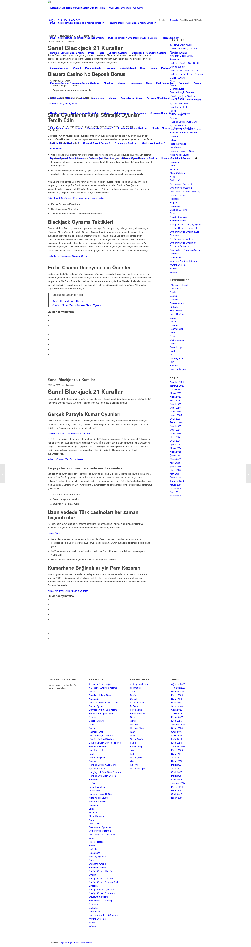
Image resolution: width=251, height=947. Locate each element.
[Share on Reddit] (52, 349)
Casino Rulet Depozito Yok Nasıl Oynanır (77, 305)
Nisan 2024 (175, 451)
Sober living (176, 347)
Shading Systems (118, 52)
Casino (173, 295)
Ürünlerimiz (98, 97)
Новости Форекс (178, 369)
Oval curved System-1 (126, 143)
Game (173, 317)
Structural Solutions (184, 128)
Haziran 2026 (176, 389)
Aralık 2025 (175, 411)
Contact (70, 97)
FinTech (174, 306)
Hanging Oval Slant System (175, 158)
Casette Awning (179, 52)
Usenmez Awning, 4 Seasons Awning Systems (74, 82)
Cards (173, 292)
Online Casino (177, 339)
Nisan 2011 (175, 495)
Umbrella (179, 97)
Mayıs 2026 (175, 393)
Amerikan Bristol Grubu (163, 113)
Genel (173, 321)
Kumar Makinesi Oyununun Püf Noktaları (68, 590)
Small (143, 67)
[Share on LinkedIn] (52, 335)
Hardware (110, 67)
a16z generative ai (179, 284)
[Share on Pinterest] (52, 330)
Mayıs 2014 (175, 484)
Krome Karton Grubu (132, 97)
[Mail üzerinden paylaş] (52, 354)
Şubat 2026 (175, 404)
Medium (165, 67)
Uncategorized (177, 358)
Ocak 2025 (175, 429)
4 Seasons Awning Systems (132, 128)
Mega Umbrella (93, 67)
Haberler (174, 325)
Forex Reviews (177, 314)
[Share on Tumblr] (52, 339)
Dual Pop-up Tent (165, 82)
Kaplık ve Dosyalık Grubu (84, 113)
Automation (140, 113)
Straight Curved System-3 (96, 143)
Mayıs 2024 (175, 448)
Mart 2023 (175, 462)
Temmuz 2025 (177, 422)
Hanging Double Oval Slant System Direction (132, 22)
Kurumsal (184, 82)
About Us (108, 82)
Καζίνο (174, 365)
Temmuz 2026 (177, 385)
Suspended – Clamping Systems (149, 52)
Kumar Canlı (54, 533)
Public (173, 343)
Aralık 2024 (175, 433)
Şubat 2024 (175, 455)
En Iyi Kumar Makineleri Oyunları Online (67, 255)
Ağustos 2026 (177, 382)
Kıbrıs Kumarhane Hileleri (68, 301)
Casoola (174, 299)
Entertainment (177, 303)
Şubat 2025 (175, 426)
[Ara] (196, 158)
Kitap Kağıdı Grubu (60, 128)
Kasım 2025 (176, 415)
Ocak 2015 (175, 477)
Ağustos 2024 (177, 444)
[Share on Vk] (52, 344)
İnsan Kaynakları (170, 37)
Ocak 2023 (175, 470)
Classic (122, 82)
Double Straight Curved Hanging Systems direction (77, 22)
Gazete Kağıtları (58, 113)
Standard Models (161, 128)
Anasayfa (55, 7)
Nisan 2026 (175, 396)
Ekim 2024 (175, 437)
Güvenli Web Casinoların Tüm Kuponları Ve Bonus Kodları (76, 198)
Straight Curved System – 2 (64, 143)
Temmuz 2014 (177, 481)
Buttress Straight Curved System (67, 158)
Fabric (105, 113)
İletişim (79, 128)
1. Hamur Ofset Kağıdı (158, 97)
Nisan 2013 (175, 488)
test (172, 354)
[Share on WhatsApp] (52, 325)
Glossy (112, 97)
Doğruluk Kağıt (128, 67)
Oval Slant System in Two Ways (126, 7)
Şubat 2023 (175, 466)
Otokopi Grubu (121, 113)
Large (154, 67)
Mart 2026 (175, 400)
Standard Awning (59, 67)
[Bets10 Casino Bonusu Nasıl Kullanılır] (2, 473)
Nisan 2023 (175, 459)
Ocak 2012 (175, 492)
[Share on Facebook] (52, 315)
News (149, 82)
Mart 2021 (175, 473)
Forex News (176, 310)
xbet (172, 361)
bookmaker (175, 288)
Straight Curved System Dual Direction (84, 7)
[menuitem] (196, 158)
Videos (197, 82)
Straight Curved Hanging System (139, 158)
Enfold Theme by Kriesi (83, 942)
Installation (56, 97)
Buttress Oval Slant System (103, 158)
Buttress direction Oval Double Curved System (132, 37)
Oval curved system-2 (153, 143)
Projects (83, 97)
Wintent (77, 67)
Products (185, 113)
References (136, 82)
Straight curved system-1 (100, 128)
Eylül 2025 (175, 418)
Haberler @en (176, 328)
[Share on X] (52, 320)
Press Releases (96, 52)
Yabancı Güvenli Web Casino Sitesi (65, 459)
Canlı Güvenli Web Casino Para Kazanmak (69, 433)
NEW (172, 336)
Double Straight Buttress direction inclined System (77, 37)
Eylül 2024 (175, 440)
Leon (172, 332)
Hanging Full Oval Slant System (67, 52)
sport (172, 350)
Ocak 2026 (175, 407)
